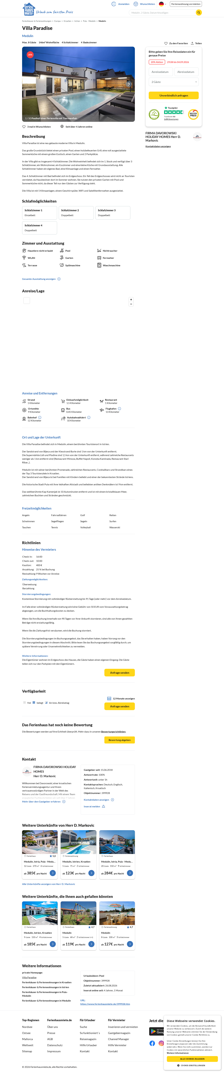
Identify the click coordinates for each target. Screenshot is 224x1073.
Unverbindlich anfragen (174, 95)
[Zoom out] (131, 304)
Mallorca (27, 1039)
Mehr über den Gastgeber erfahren (41, 801)
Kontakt (85, 1051)
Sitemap (27, 1051)
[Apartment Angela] (117, 913)
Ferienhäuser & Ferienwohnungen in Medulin (46, 1000)
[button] (192, 1065)
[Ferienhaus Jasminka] (78, 913)
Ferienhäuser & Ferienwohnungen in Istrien (45, 987)
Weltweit (27, 1045)
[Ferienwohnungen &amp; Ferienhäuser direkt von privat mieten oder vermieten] (47, 12)
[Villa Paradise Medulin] (40, 913)
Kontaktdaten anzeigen (158, 146)
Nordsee (27, 1026)
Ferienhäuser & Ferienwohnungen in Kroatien (46, 982)
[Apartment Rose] (78, 842)
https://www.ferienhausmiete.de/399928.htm (105, 1003)
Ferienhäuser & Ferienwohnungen (36, 21)
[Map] (78, 341)
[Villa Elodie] (40, 842)
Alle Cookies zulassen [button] (192, 1059)
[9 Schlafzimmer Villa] (117, 842)
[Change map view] (27, 301)
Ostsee (26, 1033)
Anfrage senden (119, 672)
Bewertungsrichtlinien (113, 731)
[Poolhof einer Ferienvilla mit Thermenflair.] (78, 84)
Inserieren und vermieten (123, 1026)
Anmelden (123, 3)
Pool (101, 975)
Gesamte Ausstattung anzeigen (39, 278)
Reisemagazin (88, 1039)
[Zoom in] (131, 299)
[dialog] (192, 1042)
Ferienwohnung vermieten (185, 3)
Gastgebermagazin (119, 1033)
